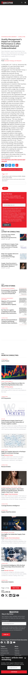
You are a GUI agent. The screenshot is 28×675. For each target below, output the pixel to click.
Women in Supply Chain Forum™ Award (11, 487)
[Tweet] (13, 165)
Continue (14, 671)
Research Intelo (8, 455)
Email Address (6, 202)
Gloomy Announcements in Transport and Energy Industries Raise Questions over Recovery (9, 321)
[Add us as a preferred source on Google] (16, 165)
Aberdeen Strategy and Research (12, 60)
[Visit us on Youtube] (17, 595)
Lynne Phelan (5, 361)
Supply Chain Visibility (7, 381)
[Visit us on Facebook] (2, 595)
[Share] (6, 165)
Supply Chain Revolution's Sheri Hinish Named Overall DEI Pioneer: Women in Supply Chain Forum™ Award (9, 265)
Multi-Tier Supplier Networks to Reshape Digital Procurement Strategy (9, 255)
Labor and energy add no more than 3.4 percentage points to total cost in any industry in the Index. (13, 390)
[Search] (21, 2)
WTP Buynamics (8, 387)
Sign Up (6, 225)
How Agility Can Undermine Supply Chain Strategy (13, 535)
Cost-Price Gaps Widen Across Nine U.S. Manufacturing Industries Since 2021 (8, 236)
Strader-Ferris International (11, 538)
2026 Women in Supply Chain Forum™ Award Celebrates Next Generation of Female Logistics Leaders (9, 245)
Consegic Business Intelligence (10, 505)
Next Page (16, 588)
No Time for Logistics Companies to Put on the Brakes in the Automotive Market (8, 311)
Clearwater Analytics (7, 582)
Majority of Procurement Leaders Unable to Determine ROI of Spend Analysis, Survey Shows (8, 302)
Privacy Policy (12, 222)
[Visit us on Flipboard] (14, 595)
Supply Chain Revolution (11, 494)
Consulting (21, 36)
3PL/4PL (3, 418)
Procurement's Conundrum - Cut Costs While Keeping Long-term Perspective (9, 292)
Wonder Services (9, 570)
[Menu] (25, 2)
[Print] (2, 165)
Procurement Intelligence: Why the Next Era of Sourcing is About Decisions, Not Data (13, 567)
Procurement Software (7, 532)
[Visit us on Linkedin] (10, 595)
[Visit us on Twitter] (6, 595)
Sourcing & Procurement (9, 36)
